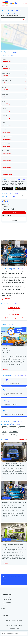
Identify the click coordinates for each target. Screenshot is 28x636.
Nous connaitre (6, 298)
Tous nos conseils (23, 439)
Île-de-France (17, 568)
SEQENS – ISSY (6, 204)
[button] (24, 4)
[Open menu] (26, 4)
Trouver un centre (9, 568)
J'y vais (14, 212)
